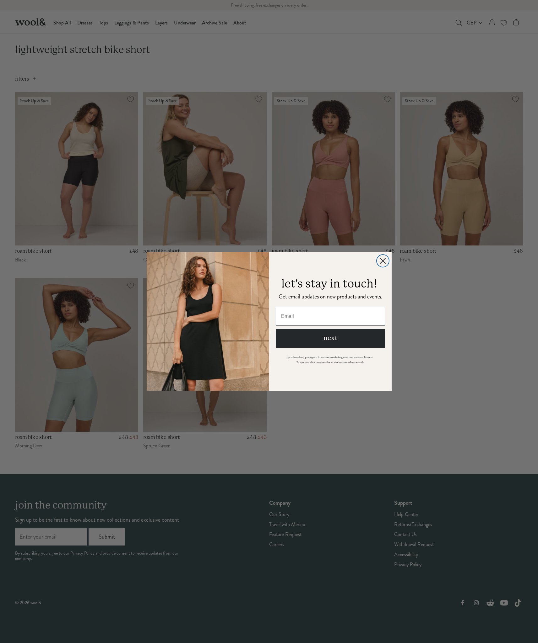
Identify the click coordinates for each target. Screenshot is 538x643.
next (330, 338)
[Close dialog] (383, 261)
